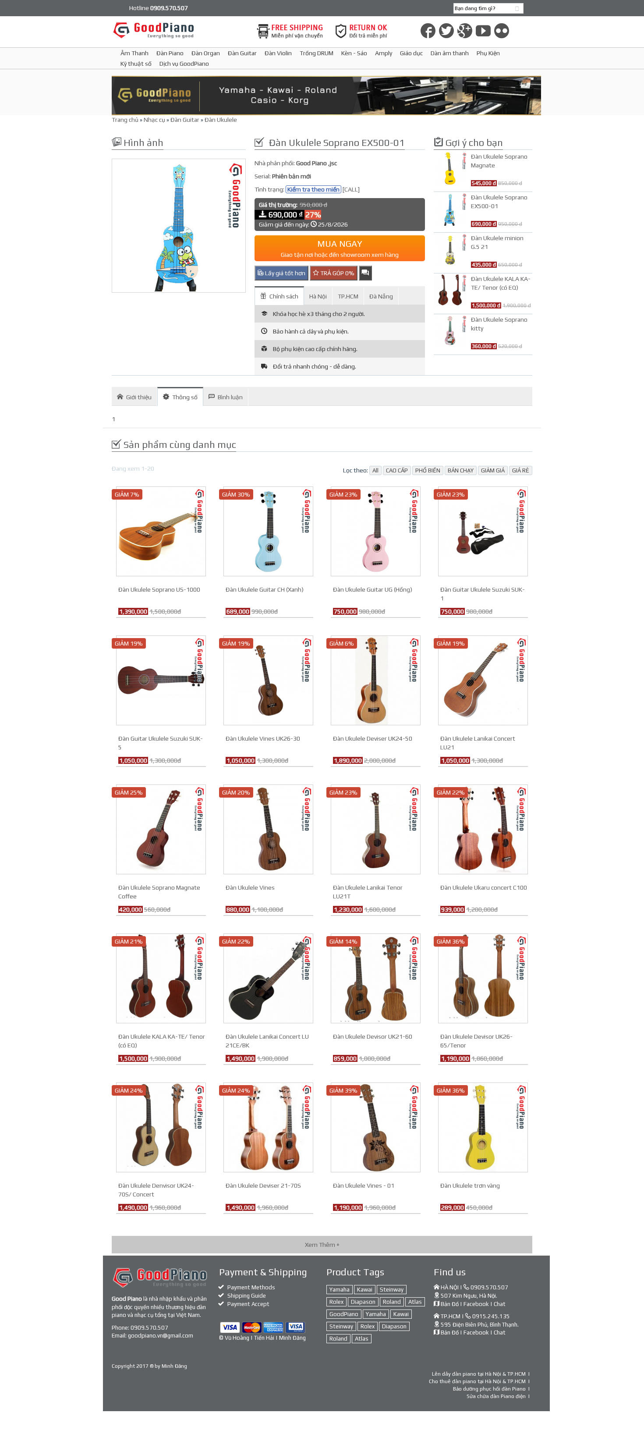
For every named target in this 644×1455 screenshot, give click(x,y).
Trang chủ (125, 119)
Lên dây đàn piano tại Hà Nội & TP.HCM (479, 1374)
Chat (500, 1304)
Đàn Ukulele (221, 119)
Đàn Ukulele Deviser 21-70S (263, 1185)
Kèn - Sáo (354, 53)
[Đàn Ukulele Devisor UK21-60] (375, 977)
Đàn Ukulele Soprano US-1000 (159, 589)
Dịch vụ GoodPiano (184, 63)
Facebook (476, 1304)
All (375, 470)
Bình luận (230, 397)
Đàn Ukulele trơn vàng (470, 1185)
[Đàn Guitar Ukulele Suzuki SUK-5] (161, 679)
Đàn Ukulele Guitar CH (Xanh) (265, 589)
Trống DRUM (316, 53)
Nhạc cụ (154, 119)
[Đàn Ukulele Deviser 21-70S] (268, 1126)
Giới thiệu (139, 397)
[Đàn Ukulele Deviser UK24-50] (375, 679)
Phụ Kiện (488, 53)
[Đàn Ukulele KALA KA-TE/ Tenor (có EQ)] (161, 977)
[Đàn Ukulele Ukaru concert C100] (483, 828)
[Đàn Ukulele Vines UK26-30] (268, 679)
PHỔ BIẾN (427, 470)
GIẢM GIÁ (493, 470)
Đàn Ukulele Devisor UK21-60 (372, 1036)
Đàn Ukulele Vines (250, 887)
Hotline (158, 7)
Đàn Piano (170, 53)
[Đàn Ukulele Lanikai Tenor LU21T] (375, 828)
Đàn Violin (278, 53)
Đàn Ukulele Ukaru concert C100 (483, 887)
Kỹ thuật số (136, 63)
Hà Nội (318, 296)
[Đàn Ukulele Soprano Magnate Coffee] (161, 828)
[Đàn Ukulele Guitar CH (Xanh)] (268, 530)
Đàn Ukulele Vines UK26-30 (263, 738)
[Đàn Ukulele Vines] (268, 828)
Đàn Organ (205, 53)
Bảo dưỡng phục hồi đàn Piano (489, 1389)
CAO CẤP (397, 470)
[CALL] (351, 189)
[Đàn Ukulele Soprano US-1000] (161, 530)
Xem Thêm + (322, 1244)
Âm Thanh (134, 53)
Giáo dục (411, 53)
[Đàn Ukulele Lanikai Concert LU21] (483, 679)
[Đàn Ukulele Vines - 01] (375, 1126)
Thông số (185, 397)
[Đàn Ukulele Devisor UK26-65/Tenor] (483, 977)
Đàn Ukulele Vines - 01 (363, 1185)
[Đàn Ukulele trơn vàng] (483, 1126)
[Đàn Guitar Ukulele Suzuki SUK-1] (483, 530)
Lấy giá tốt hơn (284, 273)
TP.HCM (348, 296)
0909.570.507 (149, 1327)
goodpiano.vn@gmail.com (160, 1335)
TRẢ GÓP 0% (336, 273)
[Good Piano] (179, 30)
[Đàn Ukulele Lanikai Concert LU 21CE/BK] (268, 977)
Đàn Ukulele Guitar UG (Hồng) (372, 589)
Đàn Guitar (242, 53)
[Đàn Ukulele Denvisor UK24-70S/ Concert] (161, 1126)
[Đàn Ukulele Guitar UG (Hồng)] (375, 530)
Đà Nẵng (381, 296)
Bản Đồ (450, 1304)
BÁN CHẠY (461, 470)
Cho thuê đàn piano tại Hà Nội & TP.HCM (477, 1381)
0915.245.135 (491, 1316)
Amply (383, 53)
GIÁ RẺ (520, 470)
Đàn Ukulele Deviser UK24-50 (372, 738)
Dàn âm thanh (450, 53)
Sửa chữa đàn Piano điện (496, 1396)
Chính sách (283, 296)
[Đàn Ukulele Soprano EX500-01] (179, 226)
